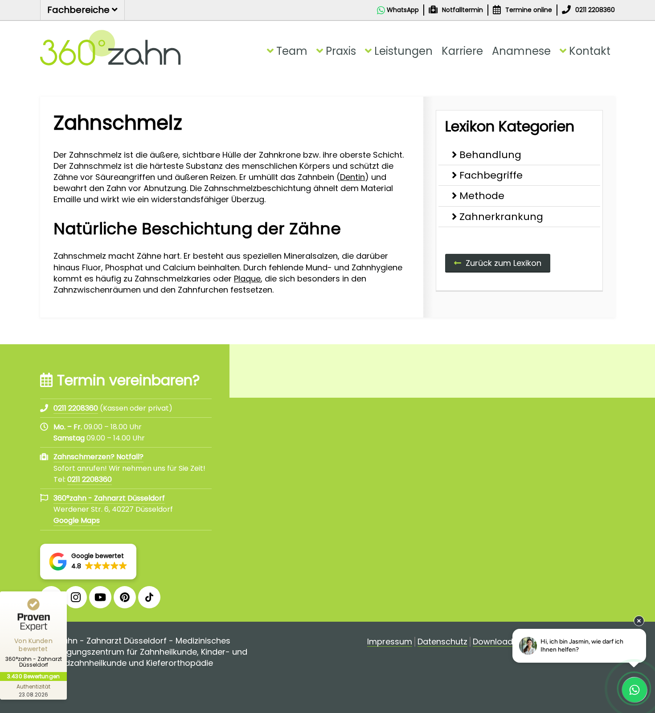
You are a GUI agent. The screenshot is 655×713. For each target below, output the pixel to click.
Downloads (495, 642)
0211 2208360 (89, 479)
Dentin (352, 177)
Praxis (341, 51)
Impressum (389, 642)
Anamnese (521, 51)
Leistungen (403, 51)
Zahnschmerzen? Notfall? (98, 457)
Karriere (462, 51)
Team (291, 51)
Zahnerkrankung (501, 217)
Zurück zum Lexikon (503, 263)
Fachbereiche (79, 10)
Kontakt (589, 51)
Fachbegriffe (491, 175)
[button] (88, 561)
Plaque (247, 278)
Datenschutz (442, 642)
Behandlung (490, 155)
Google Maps (76, 520)
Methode (481, 196)
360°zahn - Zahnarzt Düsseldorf (109, 498)
